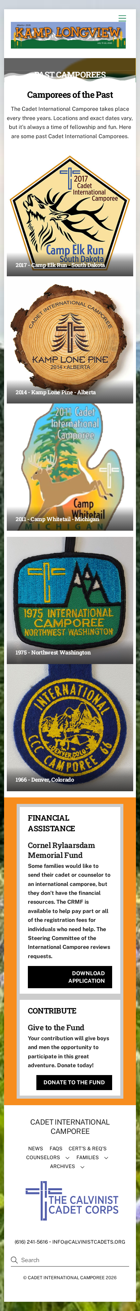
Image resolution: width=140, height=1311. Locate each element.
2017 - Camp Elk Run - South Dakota (60, 264)
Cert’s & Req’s (88, 1148)
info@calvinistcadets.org (88, 1242)
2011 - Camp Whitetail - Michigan (57, 518)
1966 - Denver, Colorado (45, 779)
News (35, 1148)
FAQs (56, 1148)
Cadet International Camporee (66, 1277)
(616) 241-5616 (31, 1242)
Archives (62, 1166)
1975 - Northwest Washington (53, 652)
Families (87, 1157)
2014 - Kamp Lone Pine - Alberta (56, 392)
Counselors (43, 1157)
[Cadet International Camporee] (68, 45)
